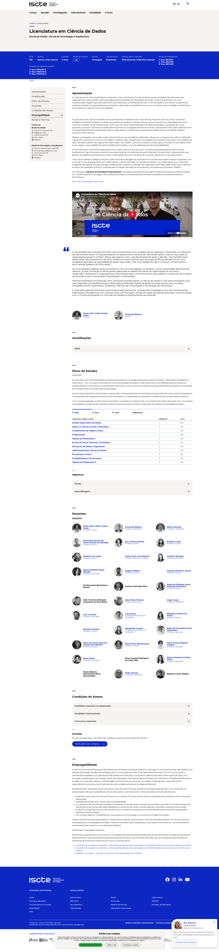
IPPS (31, 912)
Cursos (32, 23)
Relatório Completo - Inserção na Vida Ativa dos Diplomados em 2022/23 (109, 853)
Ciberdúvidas (75, 908)
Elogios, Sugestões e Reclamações (139, 923)
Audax (31, 897)
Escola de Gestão (38, 36)
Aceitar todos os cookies (90, 945)
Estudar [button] (45, 13)
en (178, 4)
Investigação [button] (60, 13)
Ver (76, 60)
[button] (31, 80)
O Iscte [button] (109, 13)
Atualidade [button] (95, 13)
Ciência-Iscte (75, 897)
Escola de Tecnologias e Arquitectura (69, 36)
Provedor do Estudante (161, 905)
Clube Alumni (157, 897)
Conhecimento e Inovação (40, 905)
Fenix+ (113, 897)
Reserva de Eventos (119, 905)
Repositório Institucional (121, 908)
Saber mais (111, 945)
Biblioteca (74, 901)
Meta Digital (34, 908)
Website (37, 140)
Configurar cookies (130, 945)
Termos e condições (164, 923)
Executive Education (37, 901)
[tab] (82, 411)
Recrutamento (76, 905)
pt (174, 4)
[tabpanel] (132, 441)
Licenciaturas (42, 23)
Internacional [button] (78, 13)
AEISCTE (155, 901)
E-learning (115, 901)
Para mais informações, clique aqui (88, 181)
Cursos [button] (33, 13)
